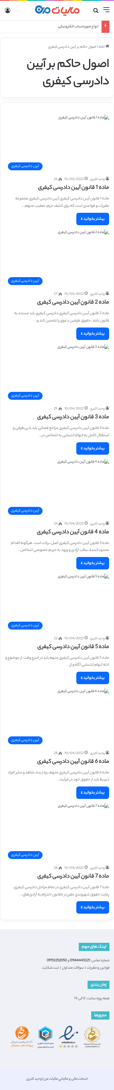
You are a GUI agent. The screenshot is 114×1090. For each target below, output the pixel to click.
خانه (102, 47)
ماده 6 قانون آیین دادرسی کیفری (73, 761)
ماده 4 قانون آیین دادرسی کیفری (73, 532)
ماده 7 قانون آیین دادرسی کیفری (73, 876)
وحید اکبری (97, 179)
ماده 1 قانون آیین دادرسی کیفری (73, 187)
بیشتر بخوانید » (93, 219)
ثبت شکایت (50, 968)
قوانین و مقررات (98, 968)
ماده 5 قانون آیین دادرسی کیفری (73, 647)
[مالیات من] (57, 10)
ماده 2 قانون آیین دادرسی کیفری (73, 302)
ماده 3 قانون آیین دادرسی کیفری (73, 417)
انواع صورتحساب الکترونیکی (78, 27)
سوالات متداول (73, 968)
